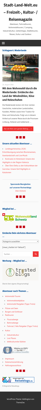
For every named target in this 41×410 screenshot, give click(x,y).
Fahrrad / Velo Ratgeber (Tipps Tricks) (22, 326)
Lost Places (11, 338)
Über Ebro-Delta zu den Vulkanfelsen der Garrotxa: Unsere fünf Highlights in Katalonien (20, 169)
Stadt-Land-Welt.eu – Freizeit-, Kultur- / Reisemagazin (20, 12)
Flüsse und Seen (11, 308)
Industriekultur (13, 335)
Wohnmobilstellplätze (15, 300)
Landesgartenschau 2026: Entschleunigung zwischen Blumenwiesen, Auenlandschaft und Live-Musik (19, 152)
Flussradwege (12, 319)
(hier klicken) (20, 187)
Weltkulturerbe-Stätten (16, 341)
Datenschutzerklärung (14, 362)
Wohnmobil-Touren (12, 296)
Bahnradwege (12, 323)
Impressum (9, 358)
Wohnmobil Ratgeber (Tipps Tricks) (21, 304)
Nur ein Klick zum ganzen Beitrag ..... (17, 129)
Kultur (7, 330)
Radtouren (9, 315)
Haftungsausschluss (13, 365)
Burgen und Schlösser (13, 311)
